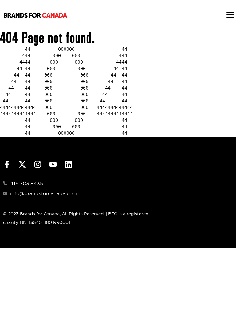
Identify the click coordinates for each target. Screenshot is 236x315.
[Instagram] (37, 164)
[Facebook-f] (7, 164)
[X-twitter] (22, 164)
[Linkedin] (68, 164)
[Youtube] (53, 164)
